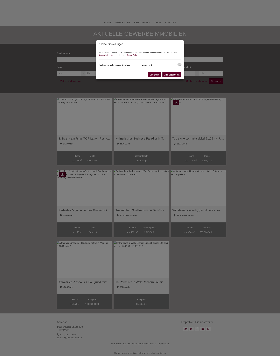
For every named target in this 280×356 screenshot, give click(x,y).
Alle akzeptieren (172, 74)
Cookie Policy (132, 55)
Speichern (154, 74)
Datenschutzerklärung (107, 55)
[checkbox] (179, 64)
